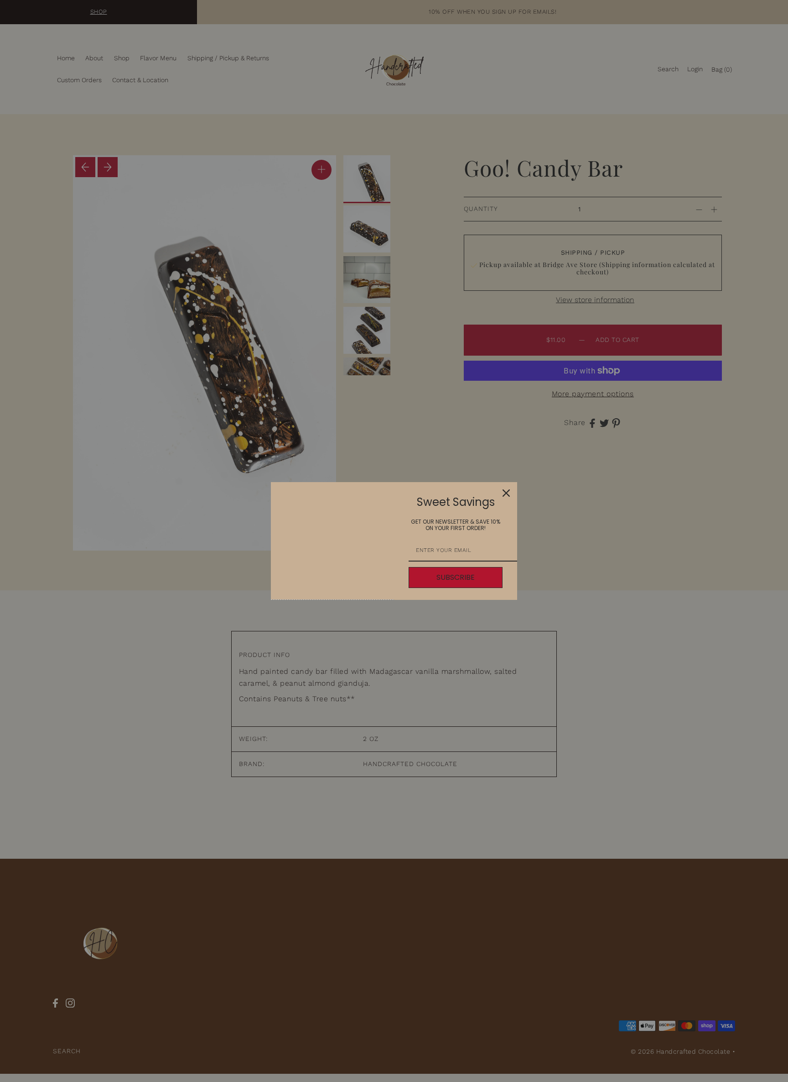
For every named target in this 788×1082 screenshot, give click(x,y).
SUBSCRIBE (455, 577)
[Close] (506, 493)
